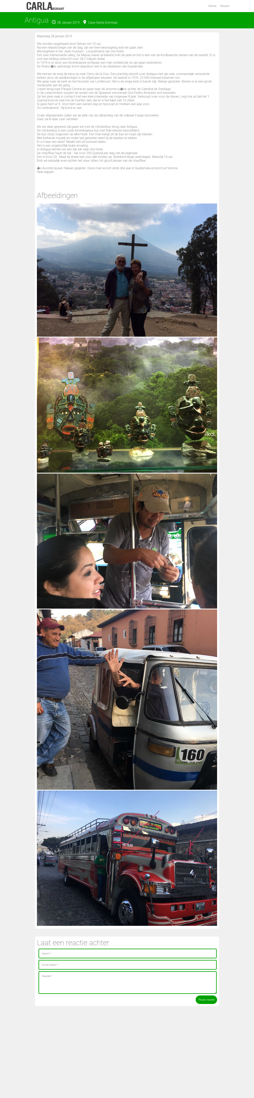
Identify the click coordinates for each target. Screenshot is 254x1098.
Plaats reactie (206, 999)
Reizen (224, 6)
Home (212, 6)
